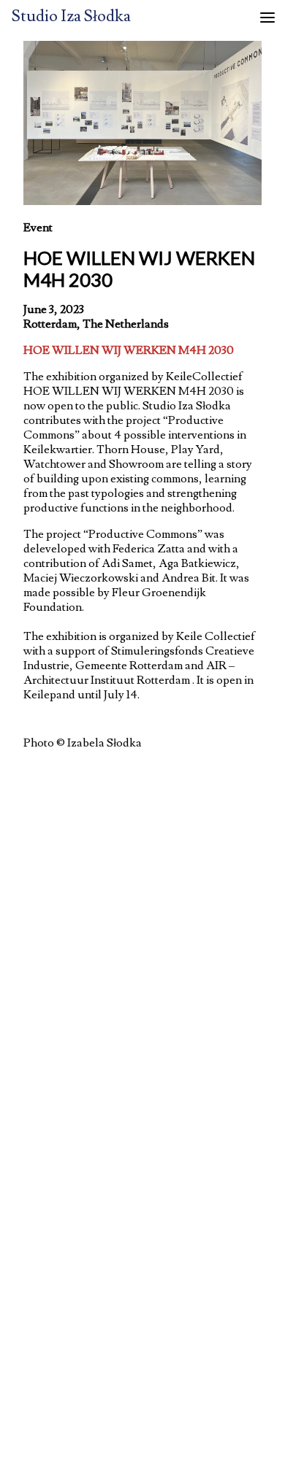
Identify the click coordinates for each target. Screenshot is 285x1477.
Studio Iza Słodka (71, 16)
